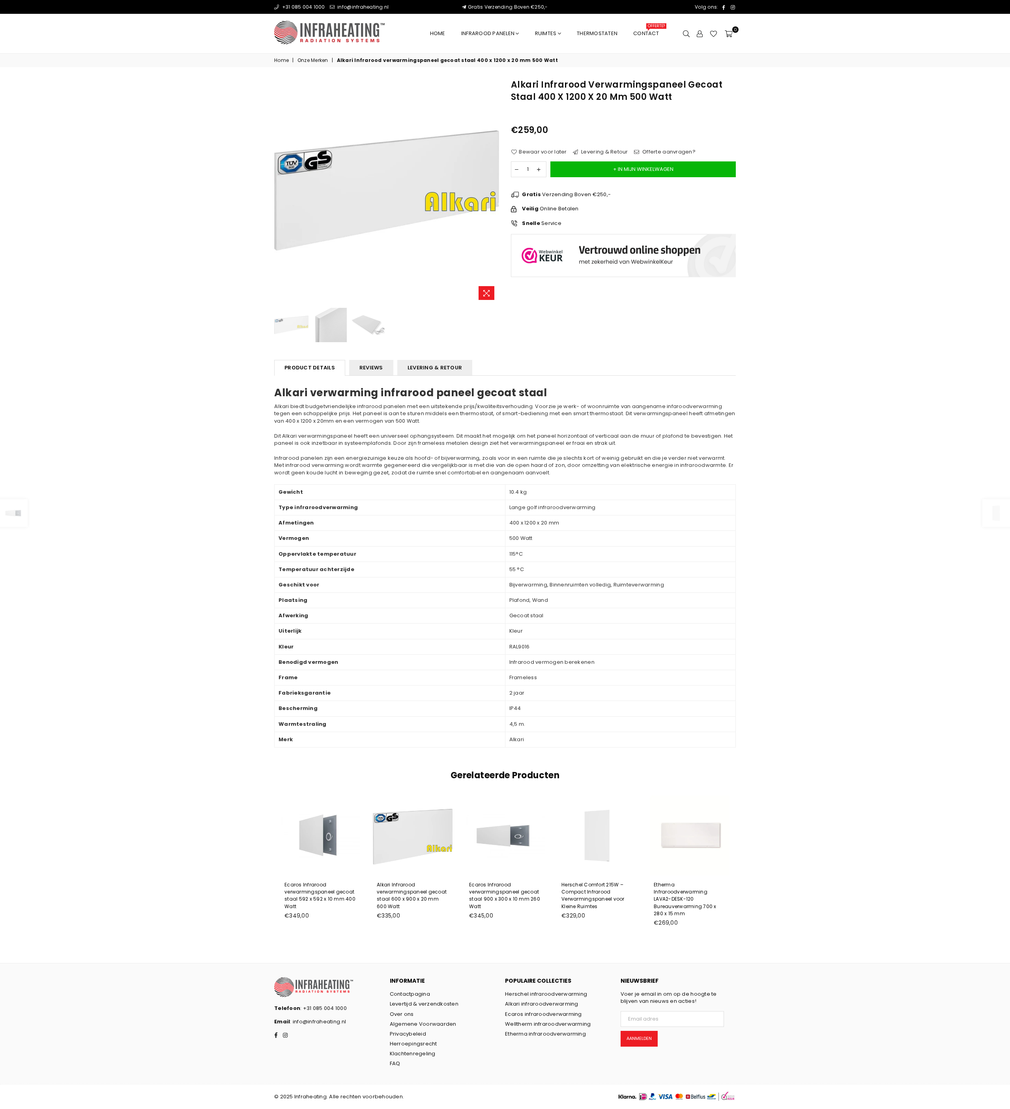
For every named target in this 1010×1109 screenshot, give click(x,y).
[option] (386, 191)
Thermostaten (597, 33)
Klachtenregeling (413, 1053)
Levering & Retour (604, 151)
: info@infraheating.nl (318, 1021)
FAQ (395, 1063)
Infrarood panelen (488, 33)
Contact (648, 31)
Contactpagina (410, 994)
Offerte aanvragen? (668, 151)
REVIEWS (371, 367)
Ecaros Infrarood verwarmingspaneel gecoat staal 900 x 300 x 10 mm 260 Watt (504, 895)
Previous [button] (281, 192)
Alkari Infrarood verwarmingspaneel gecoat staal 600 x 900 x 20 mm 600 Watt (412, 895)
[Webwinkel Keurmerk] (623, 278)
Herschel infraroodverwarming (546, 994)
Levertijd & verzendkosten (424, 1004)
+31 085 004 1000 (303, 7)
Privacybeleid (408, 1034)
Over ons (402, 1014)
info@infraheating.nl (362, 7)
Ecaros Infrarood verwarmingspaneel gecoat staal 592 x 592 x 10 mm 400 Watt (319, 895)
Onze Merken (312, 60)
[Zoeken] (686, 33)
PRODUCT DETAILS (309, 367)
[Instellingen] (699, 33)
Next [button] (492, 192)
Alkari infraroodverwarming (541, 1004)
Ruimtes (546, 33)
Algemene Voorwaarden (423, 1024)
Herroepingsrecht (413, 1043)
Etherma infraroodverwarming (545, 1034)
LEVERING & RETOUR (435, 367)
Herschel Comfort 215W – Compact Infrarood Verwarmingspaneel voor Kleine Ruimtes (593, 895)
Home (437, 33)
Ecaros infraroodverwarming (543, 1014)
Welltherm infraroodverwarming (548, 1024)
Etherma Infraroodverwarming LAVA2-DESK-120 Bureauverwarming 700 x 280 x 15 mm (685, 899)
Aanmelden (639, 1038)
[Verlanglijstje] (713, 33)
